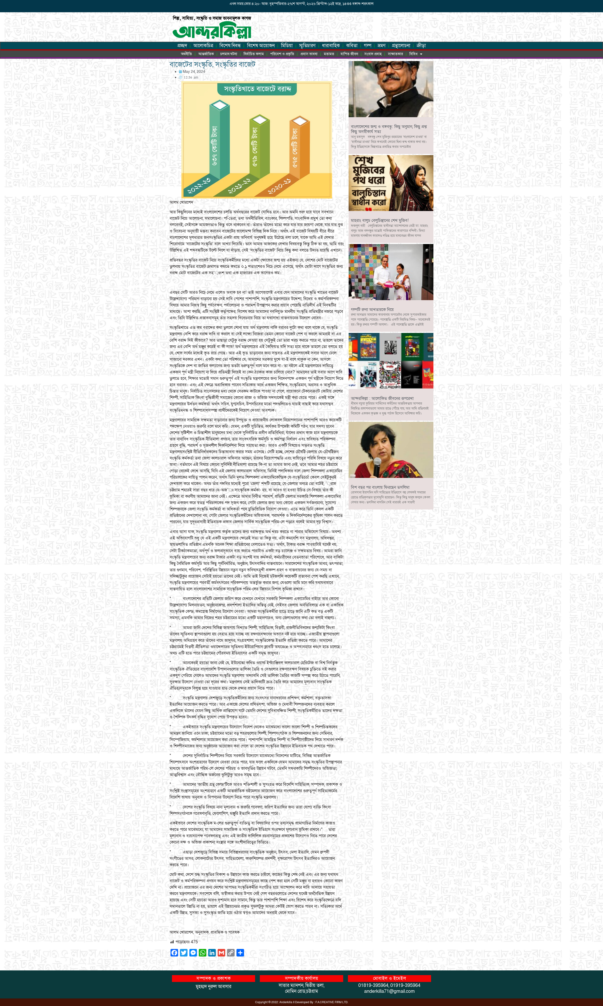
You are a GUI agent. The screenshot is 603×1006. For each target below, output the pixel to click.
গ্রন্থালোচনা (401, 46)
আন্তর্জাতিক (206, 54)
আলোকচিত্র (203, 46)
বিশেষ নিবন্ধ (230, 46)
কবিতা (352, 46)
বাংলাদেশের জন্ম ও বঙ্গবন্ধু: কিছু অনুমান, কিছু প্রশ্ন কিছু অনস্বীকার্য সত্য (389, 129)
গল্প (367, 46)
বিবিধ (413, 54)
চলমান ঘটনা (228, 54)
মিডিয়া (287, 46)
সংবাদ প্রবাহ (373, 54)
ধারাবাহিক (331, 46)
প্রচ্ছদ (182, 46)
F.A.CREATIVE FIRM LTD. (331, 1002)
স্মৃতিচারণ (307, 46)
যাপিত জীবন (349, 54)
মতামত (329, 54)
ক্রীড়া (421, 46)
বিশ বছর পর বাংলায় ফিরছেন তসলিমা (380, 487)
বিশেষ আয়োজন (261, 46)
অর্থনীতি (186, 54)
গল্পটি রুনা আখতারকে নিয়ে (372, 309)
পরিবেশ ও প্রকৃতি (282, 54)
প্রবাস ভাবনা (309, 54)
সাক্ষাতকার (395, 54)
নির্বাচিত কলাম (254, 54)
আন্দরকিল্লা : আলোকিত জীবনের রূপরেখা (382, 398)
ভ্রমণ (382, 46)
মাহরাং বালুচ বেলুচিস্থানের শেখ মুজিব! (380, 220)
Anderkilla (285, 1002)
